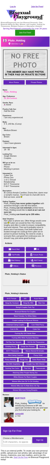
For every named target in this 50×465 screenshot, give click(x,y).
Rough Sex (24, 360)
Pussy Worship (10, 360)
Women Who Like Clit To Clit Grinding (25, 381)
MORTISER (20, 398)
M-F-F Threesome (12, 351)
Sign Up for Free (21, 457)
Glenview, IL (14, 44)
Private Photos (36, 82)
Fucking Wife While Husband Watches (25, 338)
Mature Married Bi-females (35, 351)
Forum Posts (36, 254)
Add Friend (36, 260)
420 (25, 299)
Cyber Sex (36, 329)
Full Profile (14, 254)
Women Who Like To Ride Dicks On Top (25, 386)
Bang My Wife (28, 303)
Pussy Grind (38, 355)
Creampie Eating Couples (15, 325)
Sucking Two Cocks (12, 368)
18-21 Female (11, 299)
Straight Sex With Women (35, 364)
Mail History (14, 260)
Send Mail (14, 249)
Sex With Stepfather (13, 364)
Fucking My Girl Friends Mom (25, 333)
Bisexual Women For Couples (25, 312)
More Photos (14, 82)
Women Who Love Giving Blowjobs (25, 390)
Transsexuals (40, 368)
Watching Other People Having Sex (25, 373)
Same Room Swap (38, 360)
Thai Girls (27, 368)
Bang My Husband (11, 303)
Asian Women (39, 299)
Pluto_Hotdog (16, 40)
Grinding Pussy (10, 346)
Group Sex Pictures (28, 346)
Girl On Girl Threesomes (36, 342)
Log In (13, 7)
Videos (14, 265)
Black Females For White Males (25, 316)
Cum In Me (14, 329)
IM (36, 249)
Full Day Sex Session (13, 342)
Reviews (36, 265)
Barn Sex (41, 303)
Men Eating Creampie (15, 355)
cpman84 (19, 414)
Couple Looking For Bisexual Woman (25, 320)
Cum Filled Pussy (38, 325)
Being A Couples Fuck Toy (25, 307)
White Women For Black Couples (25, 377)
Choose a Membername (13, 438)
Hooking (42, 346)
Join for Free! (37, 7)
